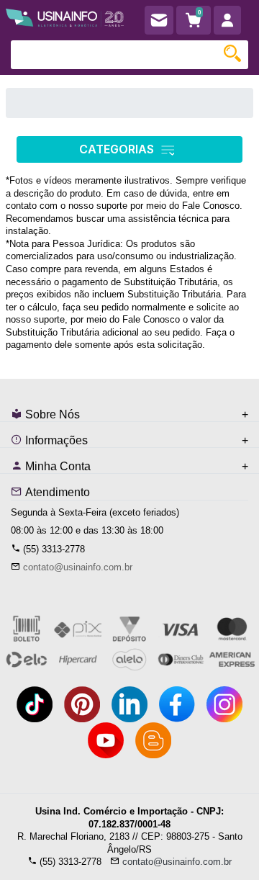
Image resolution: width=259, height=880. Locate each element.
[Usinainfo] (65, 15)
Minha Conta (56, 466)
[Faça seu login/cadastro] (227, 20)
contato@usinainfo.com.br (77, 567)
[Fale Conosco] (159, 20)
